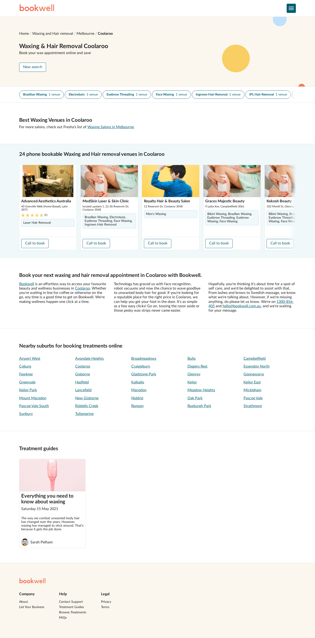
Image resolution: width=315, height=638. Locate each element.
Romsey (137, 406)
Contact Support (71, 601)
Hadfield (82, 382)
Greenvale (27, 382)
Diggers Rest (197, 366)
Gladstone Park (143, 374)
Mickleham (252, 390)
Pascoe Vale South (34, 406)
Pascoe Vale (253, 398)
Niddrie (137, 398)
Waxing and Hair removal (52, 33)
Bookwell (26, 284)
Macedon (138, 390)
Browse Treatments (72, 612)
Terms (105, 607)
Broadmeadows (143, 358)
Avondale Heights (89, 358)
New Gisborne (86, 398)
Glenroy (193, 374)
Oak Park (194, 398)
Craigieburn (140, 366)
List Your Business (31, 607)
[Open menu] (291, 8)
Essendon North (257, 366)
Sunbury (26, 414)
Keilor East (252, 382)
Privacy (106, 601)
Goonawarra (254, 374)
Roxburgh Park (199, 406)
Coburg (25, 366)
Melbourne (85, 33)
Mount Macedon (32, 398)
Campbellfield (255, 358)
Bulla (191, 358)
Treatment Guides (71, 607)
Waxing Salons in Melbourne (110, 127)
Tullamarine (84, 414)
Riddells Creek (86, 406)
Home (24, 33)
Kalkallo (137, 382)
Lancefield (83, 390)
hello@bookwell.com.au (242, 306)
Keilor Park (28, 390)
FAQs (63, 617)
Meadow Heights (201, 390)
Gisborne (82, 374)
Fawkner (26, 374)
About (23, 601)
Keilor (192, 382)
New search (32, 67)
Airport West (29, 358)
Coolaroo (105, 33)
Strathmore (253, 406)
